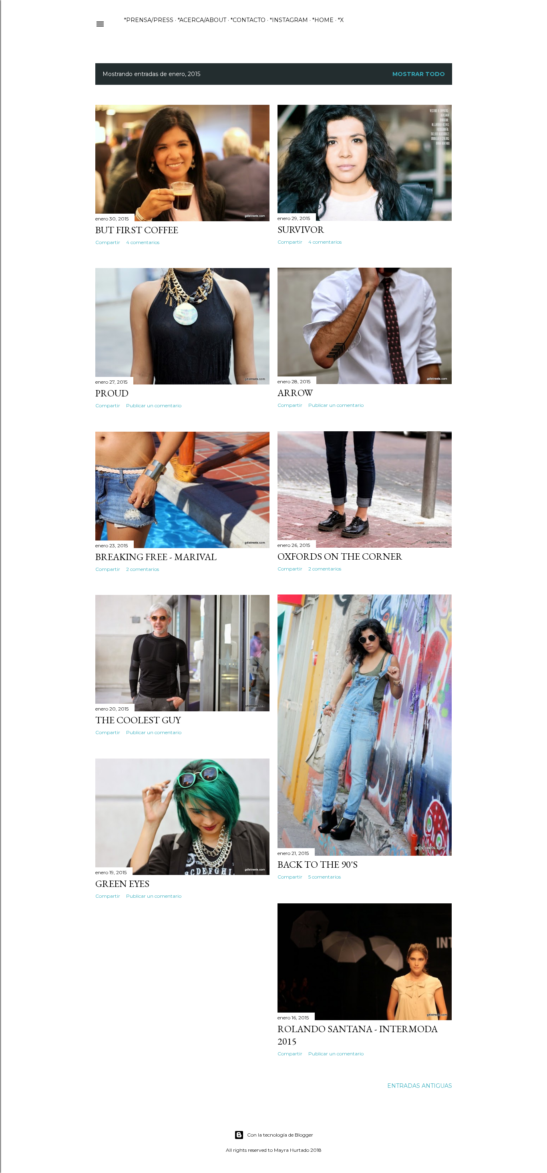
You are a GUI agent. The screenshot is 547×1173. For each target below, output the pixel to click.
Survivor (301, 229)
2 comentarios (324, 569)
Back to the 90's (318, 864)
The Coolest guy (138, 720)
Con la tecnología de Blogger (280, 1135)
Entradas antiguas (419, 1085)
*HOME (323, 20)
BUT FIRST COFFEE (136, 230)
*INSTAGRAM (289, 20)
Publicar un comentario (336, 405)
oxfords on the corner (340, 556)
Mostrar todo (418, 74)
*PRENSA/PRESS (148, 20)
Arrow (295, 392)
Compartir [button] (107, 242)
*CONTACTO (248, 20)
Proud (112, 393)
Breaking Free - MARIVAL (156, 556)
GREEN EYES (122, 883)
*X (341, 20)
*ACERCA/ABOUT (202, 20)
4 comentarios (142, 242)
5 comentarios (324, 877)
